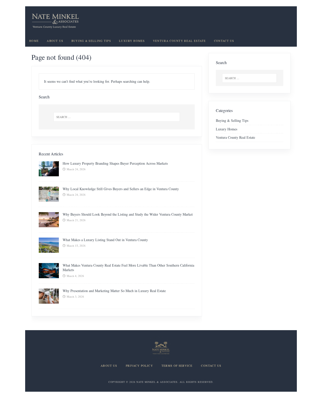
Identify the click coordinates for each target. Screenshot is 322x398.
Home (34, 41)
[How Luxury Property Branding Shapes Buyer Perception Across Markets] (49, 173)
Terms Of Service (177, 365)
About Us (55, 41)
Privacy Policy (139, 365)
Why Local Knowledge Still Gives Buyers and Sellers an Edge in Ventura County (121, 188)
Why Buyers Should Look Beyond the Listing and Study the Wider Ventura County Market (128, 214)
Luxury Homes (132, 41)
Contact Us (224, 41)
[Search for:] (117, 117)
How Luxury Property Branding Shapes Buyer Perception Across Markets (115, 163)
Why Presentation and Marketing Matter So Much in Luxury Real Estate (114, 290)
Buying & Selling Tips (91, 41)
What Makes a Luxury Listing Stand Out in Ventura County (105, 239)
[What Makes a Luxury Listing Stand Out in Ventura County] (49, 249)
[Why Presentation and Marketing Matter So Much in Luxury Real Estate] (49, 300)
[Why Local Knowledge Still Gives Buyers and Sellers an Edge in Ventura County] (49, 198)
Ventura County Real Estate (179, 41)
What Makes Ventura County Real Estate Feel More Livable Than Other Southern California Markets (128, 267)
